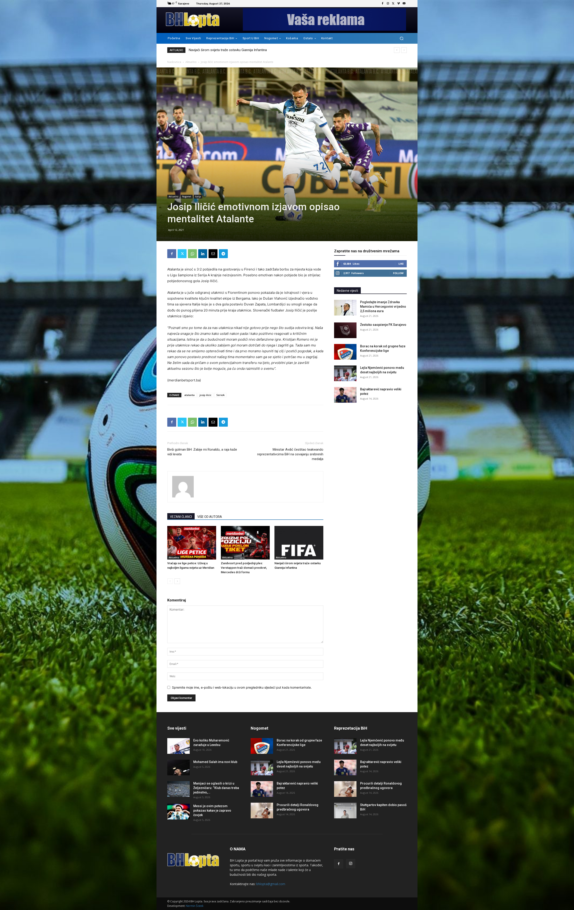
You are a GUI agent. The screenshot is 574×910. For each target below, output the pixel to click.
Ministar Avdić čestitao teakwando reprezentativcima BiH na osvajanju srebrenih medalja (290, 454)
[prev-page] (170, 581)
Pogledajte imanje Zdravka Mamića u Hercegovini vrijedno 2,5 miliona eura (383, 306)
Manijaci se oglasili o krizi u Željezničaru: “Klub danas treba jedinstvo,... (216, 788)
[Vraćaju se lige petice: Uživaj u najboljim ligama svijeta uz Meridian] (191, 543)
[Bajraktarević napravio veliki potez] (345, 395)
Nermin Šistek (194, 906)
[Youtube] (404, 3)
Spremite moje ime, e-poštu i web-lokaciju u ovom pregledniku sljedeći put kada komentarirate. (242, 687)
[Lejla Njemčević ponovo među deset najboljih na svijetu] (345, 373)
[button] (401, 38)
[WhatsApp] (192, 253)
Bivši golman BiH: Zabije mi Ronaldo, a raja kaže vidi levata (202, 451)
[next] (404, 50)
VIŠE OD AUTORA (209, 517)
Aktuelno (191, 62)
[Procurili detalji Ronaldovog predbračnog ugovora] (262, 810)
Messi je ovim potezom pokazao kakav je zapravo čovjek (212, 810)
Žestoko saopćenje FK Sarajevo (212, 50)
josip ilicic (205, 395)
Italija (198, 196)
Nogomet (186, 196)
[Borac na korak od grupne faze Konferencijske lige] (345, 352)
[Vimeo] (398, 3)
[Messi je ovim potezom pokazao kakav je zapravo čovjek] (178, 811)
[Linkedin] (202, 253)
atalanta (189, 395)
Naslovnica (174, 62)
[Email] (213, 253)
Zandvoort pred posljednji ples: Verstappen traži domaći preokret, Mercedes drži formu (244, 568)
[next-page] (177, 581)
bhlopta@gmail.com (270, 884)
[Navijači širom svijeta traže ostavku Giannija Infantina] (298, 543)
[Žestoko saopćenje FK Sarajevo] (345, 330)
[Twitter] (393, 3)
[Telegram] (223, 253)
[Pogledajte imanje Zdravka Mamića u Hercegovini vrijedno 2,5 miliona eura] (345, 308)
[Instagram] (388, 3)
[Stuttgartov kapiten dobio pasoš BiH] (345, 810)
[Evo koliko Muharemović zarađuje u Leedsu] (178, 746)
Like (401, 263)
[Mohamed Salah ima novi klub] (178, 767)
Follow (398, 273)
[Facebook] (382, 3)
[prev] (397, 50)
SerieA (220, 395)
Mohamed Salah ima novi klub (215, 762)
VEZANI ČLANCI (181, 517)
